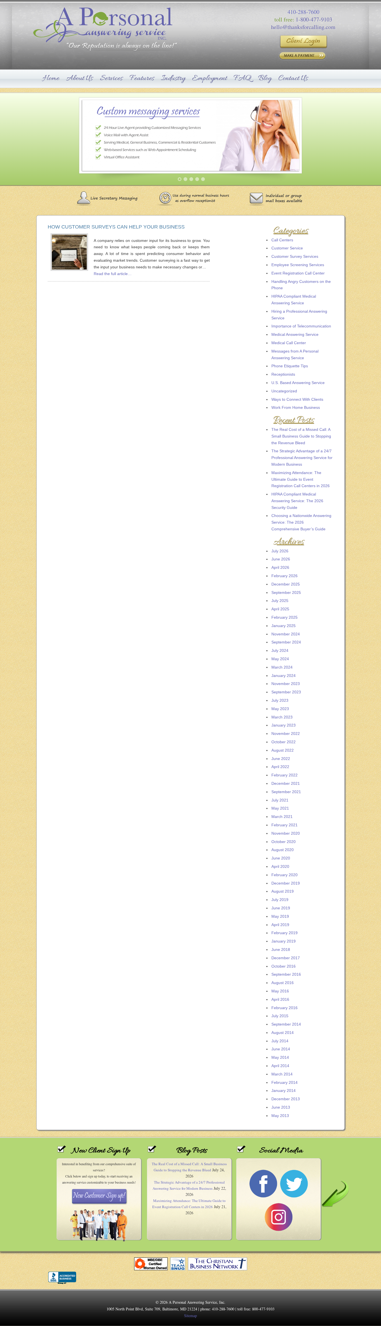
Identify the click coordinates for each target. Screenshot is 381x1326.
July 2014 (279, 1041)
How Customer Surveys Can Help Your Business (116, 227)
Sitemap (190, 1315)
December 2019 (285, 883)
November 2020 (285, 833)
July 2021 (279, 800)
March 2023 (282, 717)
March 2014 (282, 1074)
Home (51, 78)
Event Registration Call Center (298, 273)
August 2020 (282, 849)
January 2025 (283, 625)
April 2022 (280, 766)
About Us (79, 78)
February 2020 (284, 875)
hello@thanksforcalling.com (303, 27)
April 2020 (280, 866)
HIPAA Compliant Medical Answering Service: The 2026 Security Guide (297, 501)
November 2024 (285, 634)
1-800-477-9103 (314, 19)
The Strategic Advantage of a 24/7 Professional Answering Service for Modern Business (301, 458)
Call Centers (282, 240)
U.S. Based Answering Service (298, 382)
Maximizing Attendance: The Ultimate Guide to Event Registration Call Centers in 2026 (300, 479)
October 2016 (283, 966)
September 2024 (286, 642)
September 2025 (286, 592)
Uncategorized (284, 391)
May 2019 (280, 916)
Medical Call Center (288, 343)
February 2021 (284, 825)
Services (111, 78)
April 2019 (280, 924)
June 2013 (280, 1107)
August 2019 (282, 891)
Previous (22, 140)
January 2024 (283, 675)
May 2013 (280, 1115)
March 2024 (282, 667)
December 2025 (285, 584)
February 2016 (284, 1008)
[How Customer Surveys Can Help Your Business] (69, 268)
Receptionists (283, 374)
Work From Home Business (295, 407)
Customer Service (287, 248)
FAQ (242, 78)
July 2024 (279, 650)
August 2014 (282, 1032)
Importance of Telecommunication (301, 326)
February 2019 (284, 933)
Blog (265, 78)
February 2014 (284, 1082)
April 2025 (280, 609)
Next (358, 140)
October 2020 (283, 841)
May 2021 (280, 808)
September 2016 (286, 974)
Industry (173, 78)
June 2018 (280, 949)
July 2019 (279, 899)
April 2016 (280, 999)
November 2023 (285, 683)
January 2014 (283, 1090)
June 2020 (280, 858)
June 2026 (280, 559)
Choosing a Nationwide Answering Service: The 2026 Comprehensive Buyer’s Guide (301, 522)
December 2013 (285, 1099)
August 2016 (282, 982)
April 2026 (280, 567)
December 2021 (285, 783)
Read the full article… (113, 273)
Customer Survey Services (294, 256)
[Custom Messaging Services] (190, 141)
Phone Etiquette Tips (289, 366)
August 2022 (282, 750)
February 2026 (284, 576)
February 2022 (284, 775)
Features (142, 78)
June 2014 (280, 1049)
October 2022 (283, 742)
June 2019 (280, 908)
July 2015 (279, 1016)
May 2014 (280, 1057)
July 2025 (279, 600)
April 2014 (280, 1065)
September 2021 (286, 792)
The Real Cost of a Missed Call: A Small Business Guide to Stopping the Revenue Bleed (301, 436)
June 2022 (280, 758)
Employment (209, 78)
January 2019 (283, 941)
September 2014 (286, 1024)
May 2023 (280, 708)
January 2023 (283, 725)
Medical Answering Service (295, 334)
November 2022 (285, 733)
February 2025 (284, 617)
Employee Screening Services (297, 265)
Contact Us (293, 78)
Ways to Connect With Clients (297, 399)
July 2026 (279, 551)
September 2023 (286, 692)
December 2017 (285, 958)
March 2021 (282, 816)
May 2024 (280, 659)
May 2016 (280, 991)
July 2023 (279, 700)
